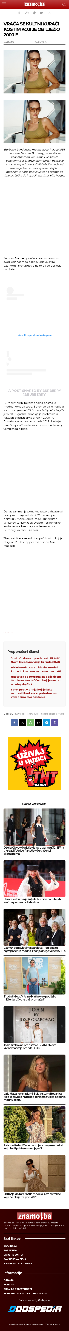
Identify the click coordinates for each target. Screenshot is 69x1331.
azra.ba (8, 632)
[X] (22, 722)
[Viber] (54, 722)
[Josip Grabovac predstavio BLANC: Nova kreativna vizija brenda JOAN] (34, 1024)
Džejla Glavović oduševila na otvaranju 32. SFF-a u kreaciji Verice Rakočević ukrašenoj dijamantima (34, 850)
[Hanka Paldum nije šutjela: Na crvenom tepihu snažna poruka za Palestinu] (34, 878)
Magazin (9, 41)
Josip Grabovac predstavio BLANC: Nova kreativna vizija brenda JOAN (30, 1046)
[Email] (38, 722)
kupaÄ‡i (44, 714)
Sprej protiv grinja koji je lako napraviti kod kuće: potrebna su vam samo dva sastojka (34, 693)
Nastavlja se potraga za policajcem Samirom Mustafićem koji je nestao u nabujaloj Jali (36, 680)
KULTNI (36, 714)
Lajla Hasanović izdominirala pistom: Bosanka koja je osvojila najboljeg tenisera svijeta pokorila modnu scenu (34, 1097)
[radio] (34, 12)
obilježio (53, 714)
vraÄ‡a (61, 714)
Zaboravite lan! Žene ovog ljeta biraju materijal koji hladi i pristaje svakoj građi (33, 1147)
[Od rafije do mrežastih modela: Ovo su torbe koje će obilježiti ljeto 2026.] (34, 1173)
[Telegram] (46, 722)
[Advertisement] (34, 216)
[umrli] (49, 12)
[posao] (18, 12)
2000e (18, 714)
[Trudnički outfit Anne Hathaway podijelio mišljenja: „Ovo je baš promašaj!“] (34, 975)
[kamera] (41, 12)
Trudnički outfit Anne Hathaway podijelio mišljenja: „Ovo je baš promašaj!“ (30, 998)
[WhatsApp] (30, 722)
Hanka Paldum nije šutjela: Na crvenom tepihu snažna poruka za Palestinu (33, 901)
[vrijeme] (26, 12)
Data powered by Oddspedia (34, 1300)
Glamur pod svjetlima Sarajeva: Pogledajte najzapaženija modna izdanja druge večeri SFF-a (34, 949)
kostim (29, 714)
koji (23, 714)
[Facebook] (14, 722)
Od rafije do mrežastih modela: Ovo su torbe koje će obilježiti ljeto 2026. (32, 1195)
